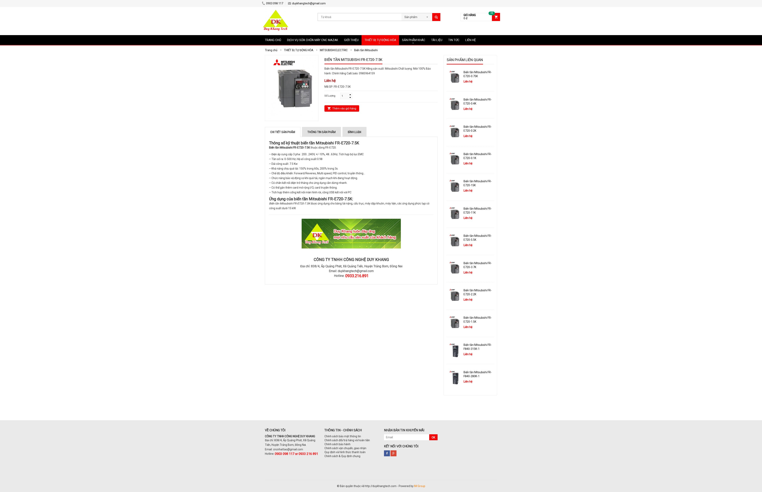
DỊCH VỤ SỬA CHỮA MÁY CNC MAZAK (312, 40)
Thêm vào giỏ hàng (344, 108)
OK (433, 437)
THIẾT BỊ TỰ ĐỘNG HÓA (380, 40)
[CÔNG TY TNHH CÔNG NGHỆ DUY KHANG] (275, 10)
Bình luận (354, 132)
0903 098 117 (274, 3)
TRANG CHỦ (273, 40)
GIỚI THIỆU (351, 40)
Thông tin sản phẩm (321, 132)
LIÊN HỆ (470, 40)
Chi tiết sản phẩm (282, 132)
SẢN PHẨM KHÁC (413, 40)
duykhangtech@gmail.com (309, 3)
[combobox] (416, 16)
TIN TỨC (453, 40)
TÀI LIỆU (436, 40)
